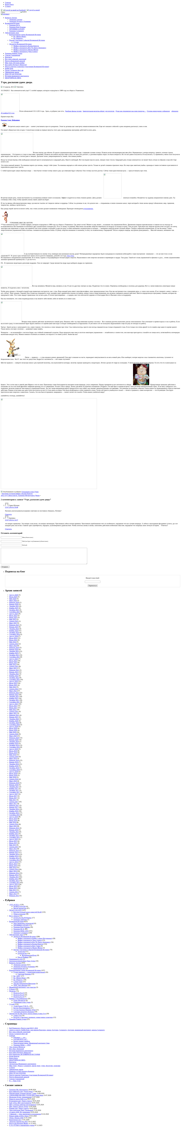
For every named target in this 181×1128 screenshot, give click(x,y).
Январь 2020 (13, 740)
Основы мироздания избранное (158, 111)
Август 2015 (13, 839)
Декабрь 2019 (14, 741)
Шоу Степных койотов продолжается (22, 1105)
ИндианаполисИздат (29, 955)
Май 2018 (12, 777)
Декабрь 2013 (14, 877)
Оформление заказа (12, 72)
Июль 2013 (13, 886)
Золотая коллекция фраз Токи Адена (22, 961)
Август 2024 (13, 636)
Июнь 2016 (13, 820)
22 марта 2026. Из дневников (19, 1112)
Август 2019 (13, 749)
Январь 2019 (13, 762)
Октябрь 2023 (14, 655)
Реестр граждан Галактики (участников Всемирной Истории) (27, 66)
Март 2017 (13, 803)
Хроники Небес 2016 (20, 931)
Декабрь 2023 (14, 651)
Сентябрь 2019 (14, 747)
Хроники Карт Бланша (17, 27)
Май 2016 (12, 822)
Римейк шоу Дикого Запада (19, 1108)
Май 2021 (12, 709)
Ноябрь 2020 (13, 721)
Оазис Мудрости (19, 1000)
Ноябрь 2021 (13, 698)
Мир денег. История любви (15, 63)
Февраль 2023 (14, 670)
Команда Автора (11, 18)
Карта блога (9, 4)
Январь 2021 (13, 717)
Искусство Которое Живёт (18, 1123)
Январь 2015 (13, 852)
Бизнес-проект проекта (21, 1041)
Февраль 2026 (14, 602)
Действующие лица (12, 33)
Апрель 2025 (13, 621)
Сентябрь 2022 (14, 679)
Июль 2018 (13, 773)
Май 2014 (12, 867)
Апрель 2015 (13, 847)
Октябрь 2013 (14, 881)
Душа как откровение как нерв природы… (130, 111)
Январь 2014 (13, 875)
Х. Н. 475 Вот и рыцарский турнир (21, 1125)
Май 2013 (12, 890)
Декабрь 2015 (14, 832)
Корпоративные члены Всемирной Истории (25, 35)
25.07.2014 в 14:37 (11, 520)
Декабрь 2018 (14, 764)
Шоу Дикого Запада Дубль (18, 1106)
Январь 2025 (13, 627)
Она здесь (70, 256)
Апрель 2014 (13, 869)
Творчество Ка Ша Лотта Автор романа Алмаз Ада (27, 1013)
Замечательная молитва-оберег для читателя (99, 111)
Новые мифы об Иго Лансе (19, 1116)
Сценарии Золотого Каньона (23, 1012)
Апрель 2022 (13, 689)
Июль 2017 (13, 796)
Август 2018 (13, 772)
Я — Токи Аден (15, 1081)
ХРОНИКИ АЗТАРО (17, 29)
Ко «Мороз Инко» (19, 36)
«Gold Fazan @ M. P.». (21, 1006)
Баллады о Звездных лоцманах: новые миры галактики (33, 1017)
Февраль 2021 (14, 715)
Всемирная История (12, 23)
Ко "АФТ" (17, 976)
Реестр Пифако (23, 957)
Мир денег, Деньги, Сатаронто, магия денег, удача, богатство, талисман (34, 1066)
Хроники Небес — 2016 (22, 1045)
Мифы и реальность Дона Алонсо (25, 51)
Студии (16, 42)
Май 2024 (12, 642)
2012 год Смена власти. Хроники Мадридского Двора (20, 495)
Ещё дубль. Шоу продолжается (20, 1103)
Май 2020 (12, 732)
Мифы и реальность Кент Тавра (29, 946)
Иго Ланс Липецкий (16, 1049)
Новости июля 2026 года (18, 1099)
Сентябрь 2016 (14, 815)
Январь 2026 (13, 604)
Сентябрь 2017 (14, 792)
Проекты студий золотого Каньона (21, 1071)
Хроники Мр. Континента (18, 1090)
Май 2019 (12, 755)
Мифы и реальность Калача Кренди (26, 46)
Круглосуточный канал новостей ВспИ (27, 912)
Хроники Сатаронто (16, 31)
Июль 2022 (13, 683)
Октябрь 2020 (14, 723)
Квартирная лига (19, 968)
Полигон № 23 (18, 993)
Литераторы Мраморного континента (22, 1064)
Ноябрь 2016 (13, 811)
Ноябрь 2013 (13, 879)
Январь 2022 (13, 694)
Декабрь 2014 (14, 854)
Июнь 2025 (13, 617)
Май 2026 (12, 599)
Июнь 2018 (13, 775)
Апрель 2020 (13, 734)
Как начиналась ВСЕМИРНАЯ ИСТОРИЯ (24, 1054)
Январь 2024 (13, 649)
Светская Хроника (24, 974)
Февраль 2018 (14, 783)
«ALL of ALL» (14, 904)
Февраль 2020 (14, 738)
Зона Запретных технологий (23, 923)
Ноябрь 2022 (13, 676)
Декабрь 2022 (14, 674)
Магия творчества (19, 908)
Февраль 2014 (14, 873)
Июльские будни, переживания (20, 1097)
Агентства (21, 951)
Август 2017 (13, 794)
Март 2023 (13, 668)
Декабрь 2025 (14, 606)
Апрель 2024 (13, 644)
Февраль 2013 (14, 896)
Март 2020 (13, 736)
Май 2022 (12, 687)
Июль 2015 (13, 841)
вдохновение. (88, 208)
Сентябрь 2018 (14, 770)
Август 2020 (13, 726)
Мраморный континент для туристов (22, 987)
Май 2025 (12, 619)
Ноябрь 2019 (13, 743)
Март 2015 (13, 849)
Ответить (8, 514)
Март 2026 (13, 600)
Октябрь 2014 (14, 858)
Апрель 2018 (13, 779)
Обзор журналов (19, 914)
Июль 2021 (13, 706)
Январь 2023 (13, 672)
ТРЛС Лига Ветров (20, 985)
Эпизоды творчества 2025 (18, 1121)
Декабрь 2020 (14, 719)
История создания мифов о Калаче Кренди (17, 493)
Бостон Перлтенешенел (21, 1008)
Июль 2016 (13, 818)
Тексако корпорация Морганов (24, 983)
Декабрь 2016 (14, 809)
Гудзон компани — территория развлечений (29, 972)
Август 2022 (13, 681)
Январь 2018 (13, 785)
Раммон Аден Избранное (18, 998)
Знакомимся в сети (16, 959)
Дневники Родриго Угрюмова (20, 21)
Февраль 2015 (14, 850)
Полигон (12, 991)
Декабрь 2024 (14, 629)
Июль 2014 (13, 864)
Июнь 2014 (13, 865)
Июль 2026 (13, 597)
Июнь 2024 (13, 640)
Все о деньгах (14, 916)
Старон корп (17, 982)
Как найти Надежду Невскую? (16, 65)
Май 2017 (12, 800)
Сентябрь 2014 (14, 860)
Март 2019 (13, 758)
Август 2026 (13, 595)
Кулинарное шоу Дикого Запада (20, 1101)
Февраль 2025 (14, 625)
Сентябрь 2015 (14, 837)
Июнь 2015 (13, 843)
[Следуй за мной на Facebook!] (14, 10)
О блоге (8, 6)
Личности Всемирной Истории (20, 44)
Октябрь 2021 (14, 700)
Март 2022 (13, 691)
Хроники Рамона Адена (13, 53)
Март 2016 (13, 826)
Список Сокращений (12, 55)
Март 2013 (13, 894)
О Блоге (12, 989)
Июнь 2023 (13, 662)
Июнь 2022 (13, 685)
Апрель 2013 (13, 892)
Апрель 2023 (13, 666)
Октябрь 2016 (14, 813)
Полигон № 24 (18, 995)
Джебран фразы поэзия (73, 111)
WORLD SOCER (19, 906)
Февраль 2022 (14, 693)
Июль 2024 (13, 638)
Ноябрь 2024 (13, 631)
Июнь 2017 (13, 798)
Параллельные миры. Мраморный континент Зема (31, 1043)
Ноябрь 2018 (13, 766)
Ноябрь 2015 (13, 834)
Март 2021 (13, 713)
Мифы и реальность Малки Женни (25, 50)
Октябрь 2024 (14, 632)
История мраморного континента (17, 76)
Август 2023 (13, 659)
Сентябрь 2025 (14, 612)
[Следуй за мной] (33, 10)
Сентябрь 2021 (14, 702)
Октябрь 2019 (14, 745)
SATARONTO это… (20, 1039)
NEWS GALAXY (15, 910)
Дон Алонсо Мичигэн (17, 1047)
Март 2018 (13, 781)
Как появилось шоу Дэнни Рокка (21, 1091)
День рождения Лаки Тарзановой (21, 1110)
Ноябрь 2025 (13, 608)
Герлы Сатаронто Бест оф (14, 70)
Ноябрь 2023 (13, 653)
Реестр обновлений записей (15, 61)
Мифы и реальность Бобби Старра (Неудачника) (35, 938)
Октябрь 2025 (14, 610)
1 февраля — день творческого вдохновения (25, 1114)
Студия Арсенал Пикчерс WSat (24, 1010)
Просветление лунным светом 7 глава (22, 1093)
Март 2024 (13, 646)
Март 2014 (13, 871)
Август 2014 (13, 862)
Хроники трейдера (20, 919)
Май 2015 (12, 845)
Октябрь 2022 (14, 678)
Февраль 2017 (14, 805)
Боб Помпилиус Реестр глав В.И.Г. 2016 (23, 1028)
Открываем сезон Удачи (30, 492)
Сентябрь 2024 (14, 634)
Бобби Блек (9, 68)
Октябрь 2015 (14, 835)
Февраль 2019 (14, 760)
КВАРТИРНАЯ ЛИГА (13, 78)
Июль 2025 (13, 615)
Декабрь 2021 (14, 696)
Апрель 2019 (13, 756)
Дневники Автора (15, 19)
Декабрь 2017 (14, 787)
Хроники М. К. (14, 25)
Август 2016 (13, 817)
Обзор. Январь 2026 (16, 1118)
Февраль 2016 (14, 828)
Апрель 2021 (13, 711)
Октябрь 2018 (14, 768)
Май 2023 (12, 664)
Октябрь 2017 (14, 790)
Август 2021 (13, 704)
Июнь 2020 (13, 730)
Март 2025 (13, 623)
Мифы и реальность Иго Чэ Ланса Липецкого (29, 48)
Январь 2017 (13, 807)
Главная (8, 2)
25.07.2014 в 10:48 (11, 507)
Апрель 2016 (13, 824)
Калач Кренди (14, 1056)
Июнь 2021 (13, 708)
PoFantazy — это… (20, 1037)
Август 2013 (13, 884)
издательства (22, 953)
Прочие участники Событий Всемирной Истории (27, 40)
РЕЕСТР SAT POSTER (13, 74)
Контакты (8, 57)
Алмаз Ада (17, 1015)
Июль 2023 (13, 661)
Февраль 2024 (14, 647)
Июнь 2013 (13, 888)
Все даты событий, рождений (15, 59)
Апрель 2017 (13, 802)
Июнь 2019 (13, 753)
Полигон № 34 (18, 997)
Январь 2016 (13, 830)
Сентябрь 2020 (14, 725)
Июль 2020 (13, 728)
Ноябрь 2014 (13, 856)
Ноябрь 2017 (13, 788)
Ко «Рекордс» (18, 38)
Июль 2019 (13, 751)
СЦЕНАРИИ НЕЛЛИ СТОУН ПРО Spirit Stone (26, 1095)
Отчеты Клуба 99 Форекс (22, 918)
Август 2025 (13, 614)
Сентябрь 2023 (14, 657)
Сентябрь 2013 (14, 882)
